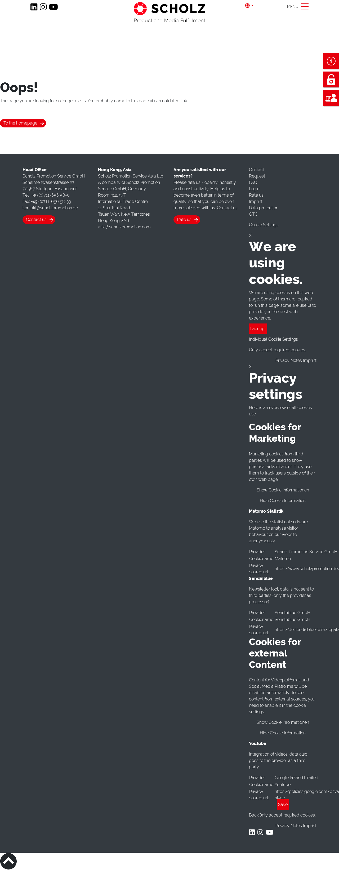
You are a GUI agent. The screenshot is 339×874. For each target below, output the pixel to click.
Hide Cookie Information (283, 500)
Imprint (255, 201)
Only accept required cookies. (287, 815)
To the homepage (20, 123)
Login (254, 188)
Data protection (263, 207)
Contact (256, 169)
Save (283, 804)
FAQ (253, 182)
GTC (253, 214)
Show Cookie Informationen (283, 490)
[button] (253, 5)
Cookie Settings (264, 224)
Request (257, 176)
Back (254, 815)
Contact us (36, 219)
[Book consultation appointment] (331, 98)
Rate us (184, 219)
